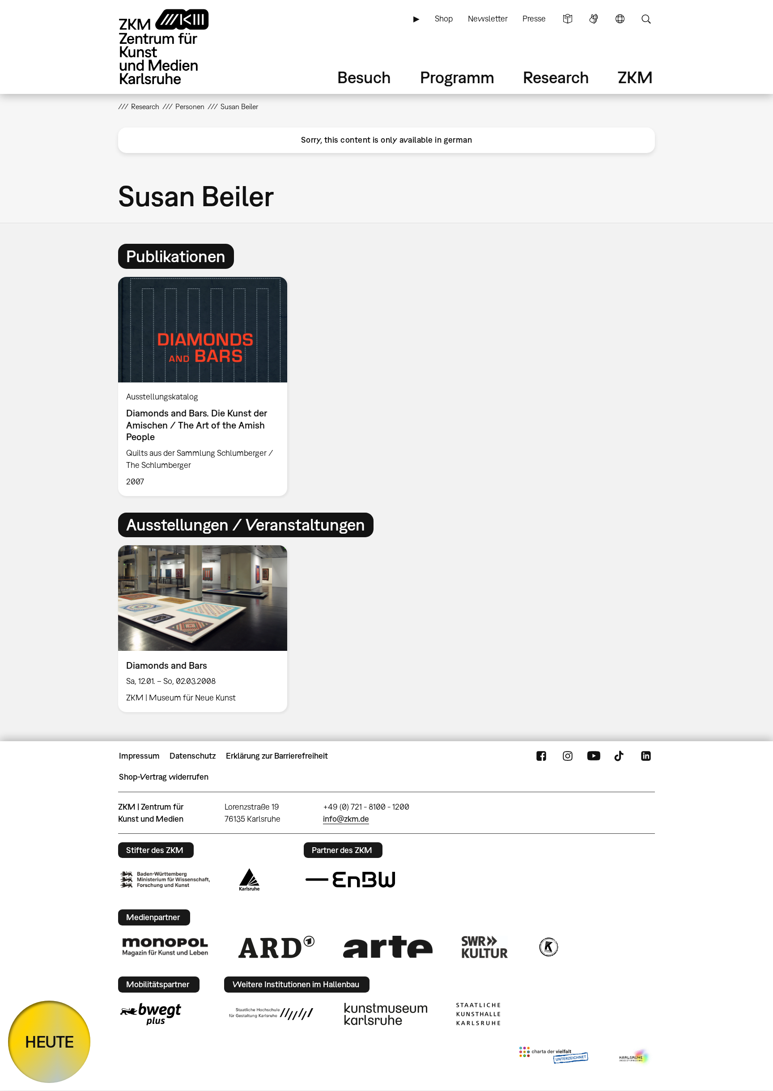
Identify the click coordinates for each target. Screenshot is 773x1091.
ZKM (635, 77)
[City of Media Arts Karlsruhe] (635, 1057)
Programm (457, 77)
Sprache (620, 19)
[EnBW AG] (350, 880)
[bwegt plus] (150, 1014)
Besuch (364, 77)
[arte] (388, 947)
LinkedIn (646, 756)
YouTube (594, 756)
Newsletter (488, 18)
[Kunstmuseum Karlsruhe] (385, 1014)
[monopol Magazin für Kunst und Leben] (165, 946)
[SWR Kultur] (485, 947)
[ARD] (276, 947)
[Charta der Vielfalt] (553, 1057)
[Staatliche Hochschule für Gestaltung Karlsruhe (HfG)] (271, 1014)
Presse (534, 18)
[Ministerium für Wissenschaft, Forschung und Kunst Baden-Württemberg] (165, 879)
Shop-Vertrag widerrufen (163, 776)
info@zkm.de (346, 819)
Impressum (139, 755)
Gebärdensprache (594, 19)
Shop (444, 18)
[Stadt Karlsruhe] (249, 879)
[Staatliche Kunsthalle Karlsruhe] (478, 1014)
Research (556, 77)
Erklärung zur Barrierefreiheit (277, 755)
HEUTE (49, 1041)
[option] (206, 386)
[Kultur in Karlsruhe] (548, 947)
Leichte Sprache (568, 19)
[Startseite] (176, 46)
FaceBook (541, 756)
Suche (646, 19)
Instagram (568, 756)
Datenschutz (193, 755)
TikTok (620, 756)
